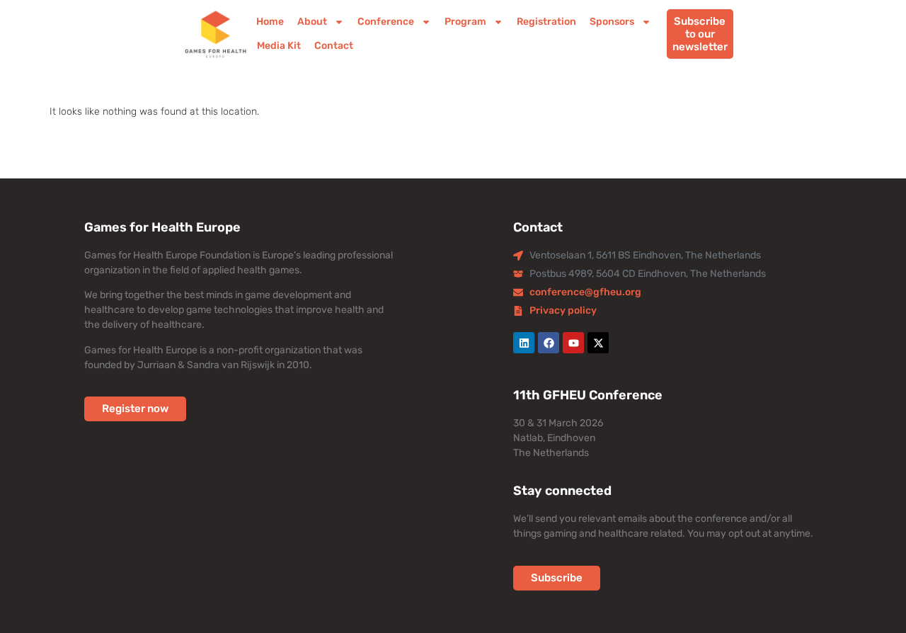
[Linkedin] (523, 342)
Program (465, 22)
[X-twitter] (598, 342)
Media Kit (278, 46)
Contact (333, 46)
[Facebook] (548, 342)
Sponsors (612, 22)
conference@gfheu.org (585, 292)
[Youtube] (573, 342)
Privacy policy (563, 310)
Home (270, 22)
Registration (546, 22)
